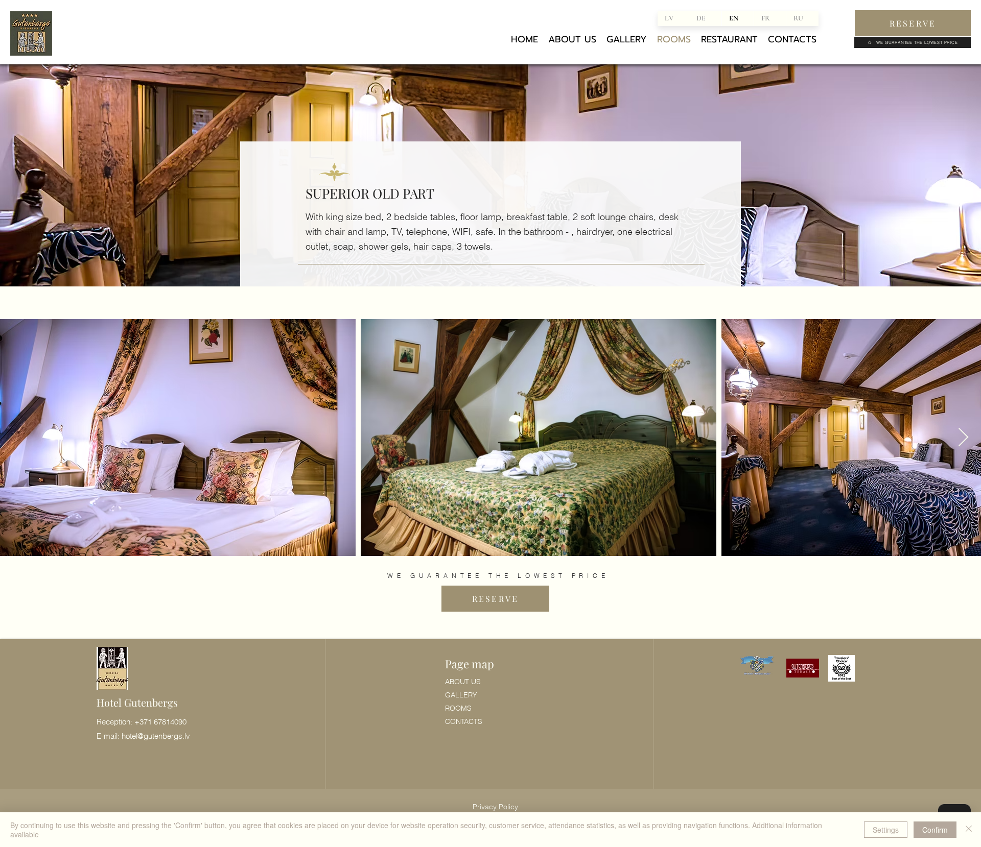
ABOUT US (463, 681)
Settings (886, 830)
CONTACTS (463, 721)
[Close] (969, 829)
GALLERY (461, 694)
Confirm (935, 830)
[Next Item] (963, 438)
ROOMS (458, 708)
